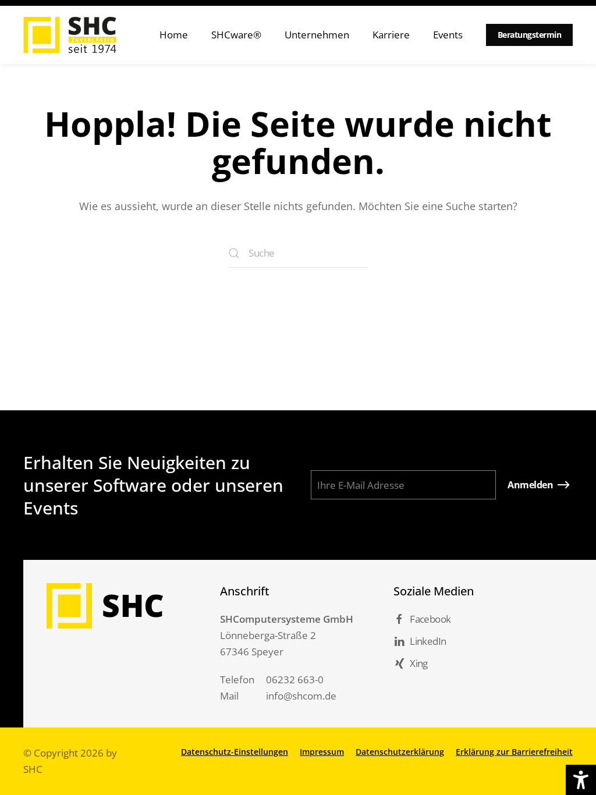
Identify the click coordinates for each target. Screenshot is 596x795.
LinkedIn (428, 641)
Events (448, 34)
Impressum (322, 751)
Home (173, 34)
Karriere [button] (391, 34)
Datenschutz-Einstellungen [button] (234, 751)
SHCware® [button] (236, 34)
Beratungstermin (530, 34)
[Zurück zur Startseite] (69, 35)
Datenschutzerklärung (400, 751)
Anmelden (530, 484)
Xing (419, 663)
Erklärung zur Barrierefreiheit (514, 751)
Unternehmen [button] (317, 34)
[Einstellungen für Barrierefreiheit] (581, 780)
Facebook (430, 619)
